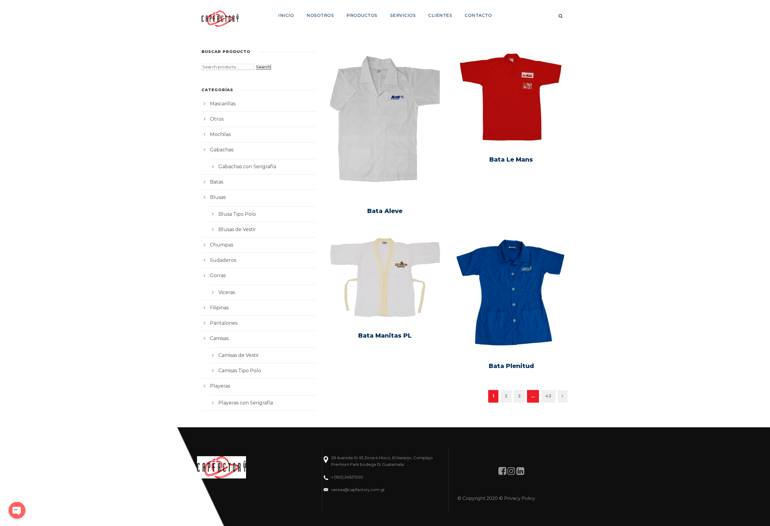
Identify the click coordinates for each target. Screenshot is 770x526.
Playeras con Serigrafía (245, 403)
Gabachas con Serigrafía (247, 166)
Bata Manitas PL (384, 335)
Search (263, 66)
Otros (216, 119)
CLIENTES (440, 15)
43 (548, 396)
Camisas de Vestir (238, 355)
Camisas (219, 338)
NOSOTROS (320, 15)
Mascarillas (223, 104)
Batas (216, 182)
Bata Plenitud (511, 366)
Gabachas (221, 150)
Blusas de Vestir (237, 229)
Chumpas (221, 245)
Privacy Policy (519, 498)
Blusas (218, 197)
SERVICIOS (403, 15)
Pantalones (223, 323)
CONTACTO (478, 15)
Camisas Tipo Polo (239, 370)
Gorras (218, 275)
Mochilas (220, 134)
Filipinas (219, 308)
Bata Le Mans (511, 159)
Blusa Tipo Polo (237, 214)
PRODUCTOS (361, 15)
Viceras (226, 292)
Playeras (220, 386)
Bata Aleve (384, 211)
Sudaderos (223, 260)
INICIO (286, 15)
